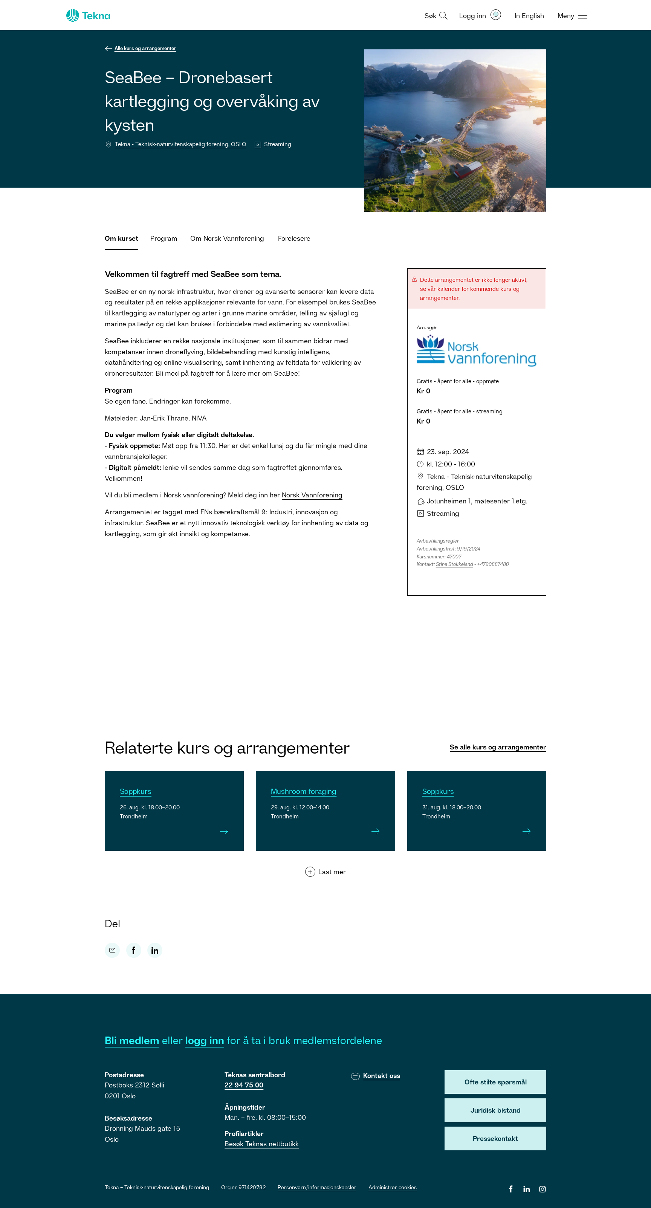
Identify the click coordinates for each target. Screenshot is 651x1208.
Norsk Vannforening (312, 495)
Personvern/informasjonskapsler (317, 1187)
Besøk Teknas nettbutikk (262, 1143)
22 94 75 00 (244, 1085)
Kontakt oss (381, 1075)
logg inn (204, 1040)
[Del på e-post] (112, 950)
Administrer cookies (392, 1187)
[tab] (121, 241)
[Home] (87, 15)
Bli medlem (132, 1040)
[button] (435, 15)
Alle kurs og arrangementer (145, 48)
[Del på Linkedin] (154, 950)
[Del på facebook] (133, 950)
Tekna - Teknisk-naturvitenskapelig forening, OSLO (180, 144)
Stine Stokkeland (454, 564)
